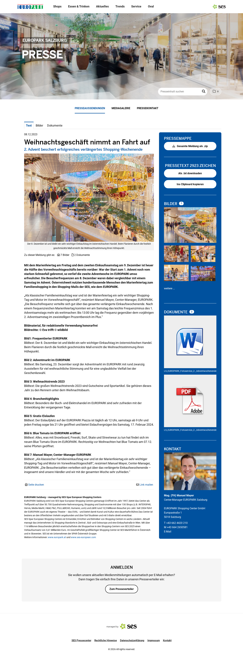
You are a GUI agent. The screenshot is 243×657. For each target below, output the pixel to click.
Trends (120, 6)
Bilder (171, 204)
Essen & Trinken (78, 6)
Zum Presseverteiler (121, 589)
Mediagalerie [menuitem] (121, 108)
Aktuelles (102, 6)
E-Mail (167, 531)
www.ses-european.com (83, 537)
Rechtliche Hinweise (105, 640)
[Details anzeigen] (190, 342)
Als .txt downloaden (190, 173)
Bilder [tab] (39, 125)
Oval (151, 6)
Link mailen (146, 484)
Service (136, 6)
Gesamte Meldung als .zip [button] (192, 146)
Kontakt (167, 640)
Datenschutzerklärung (132, 640)
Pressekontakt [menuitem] (147, 108)
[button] (204, 91)
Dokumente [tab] (54, 125)
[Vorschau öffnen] (89, 198)
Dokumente (176, 312)
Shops (57, 6)
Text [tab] (29, 125)
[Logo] (30, 6)
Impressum (153, 640)
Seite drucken (36, 484)
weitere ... (169, 288)
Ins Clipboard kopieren (190, 184)
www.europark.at (57, 537)
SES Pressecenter (81, 640)
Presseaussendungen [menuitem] (90, 108)
